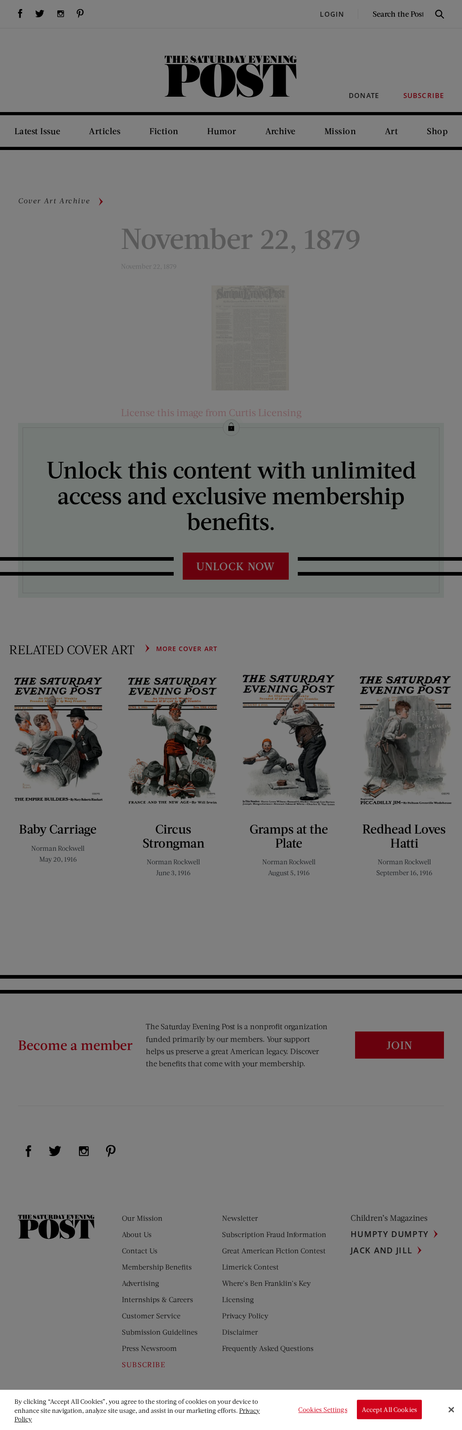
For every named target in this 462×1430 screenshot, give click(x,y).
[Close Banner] (451, 1410)
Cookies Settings (322, 1409)
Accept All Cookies (389, 1409)
